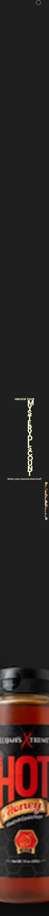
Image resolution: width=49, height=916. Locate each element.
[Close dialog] (38, 2)
